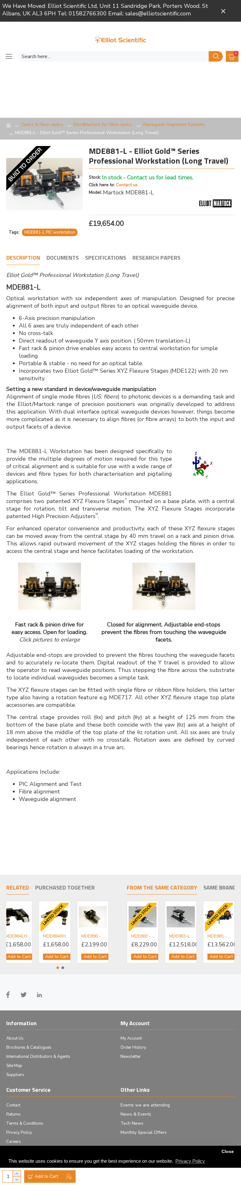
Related (17, 888)
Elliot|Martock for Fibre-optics (102, 124)
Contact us (127, 185)
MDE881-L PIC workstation (49, 232)
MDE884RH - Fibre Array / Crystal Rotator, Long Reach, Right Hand (60, 936)
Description (23, 258)
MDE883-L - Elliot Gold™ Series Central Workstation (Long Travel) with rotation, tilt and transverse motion (182, 936)
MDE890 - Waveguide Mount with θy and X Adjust (98, 936)
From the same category (162, 888)
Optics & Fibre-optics (42, 124)
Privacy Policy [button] (190, 1161)
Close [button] (228, 1151)
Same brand (219, 888)
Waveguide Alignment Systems (173, 124)
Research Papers (156, 258)
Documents (62, 258)
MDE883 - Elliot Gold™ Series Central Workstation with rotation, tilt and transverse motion (144, 936)
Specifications (105, 258)
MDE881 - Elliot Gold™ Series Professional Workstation (220, 936)
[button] (57, 967)
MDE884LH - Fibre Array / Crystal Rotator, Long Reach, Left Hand (22, 936)
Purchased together (65, 888)
